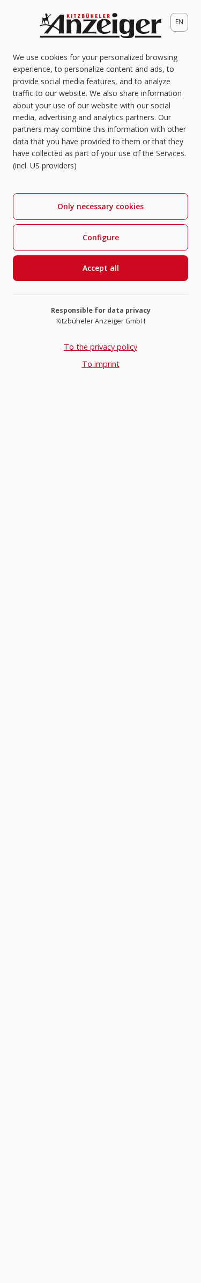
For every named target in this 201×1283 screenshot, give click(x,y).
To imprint (101, 364)
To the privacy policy (100, 347)
